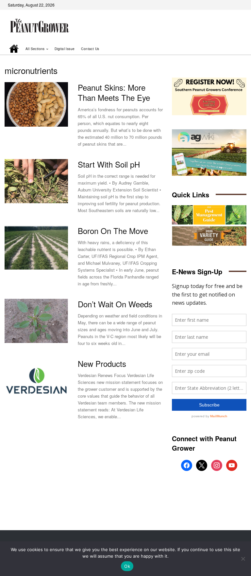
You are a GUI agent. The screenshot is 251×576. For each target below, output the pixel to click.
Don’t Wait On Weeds (115, 304)
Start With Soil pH (109, 164)
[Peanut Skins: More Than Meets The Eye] (36, 104)
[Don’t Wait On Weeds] (36, 321)
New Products (102, 363)
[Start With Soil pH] (36, 181)
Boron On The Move (113, 230)
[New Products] (36, 380)
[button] (232, 49)
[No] (243, 558)
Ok (127, 566)
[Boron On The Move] (36, 247)
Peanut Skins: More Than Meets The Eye (114, 92)
